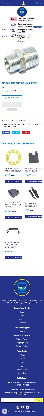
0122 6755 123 (23, 385)
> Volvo (22, 355)
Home (4, 30)
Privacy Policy (22, 346)
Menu (7, 3)
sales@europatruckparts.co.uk (23, 382)
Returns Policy (22, 339)
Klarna (21, 319)
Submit (39, 400)
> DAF (22, 366)
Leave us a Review (22, 335)
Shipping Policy (22, 343)
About (22, 316)
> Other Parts (21, 373)
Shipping (5, 91)
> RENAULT (22, 359)
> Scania (22, 362)
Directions (22, 323)
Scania (12, 30)
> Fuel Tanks (22, 369)
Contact (22, 332)
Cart (40, 3)
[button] (12, 104)
